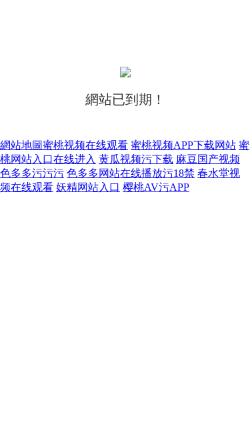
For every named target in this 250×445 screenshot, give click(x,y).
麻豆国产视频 (208, 159)
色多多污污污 (32, 173)
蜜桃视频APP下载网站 (183, 145)
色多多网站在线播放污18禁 (131, 173)
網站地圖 (21, 145)
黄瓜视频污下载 (136, 159)
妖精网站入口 (88, 187)
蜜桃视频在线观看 (85, 145)
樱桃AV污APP (156, 187)
